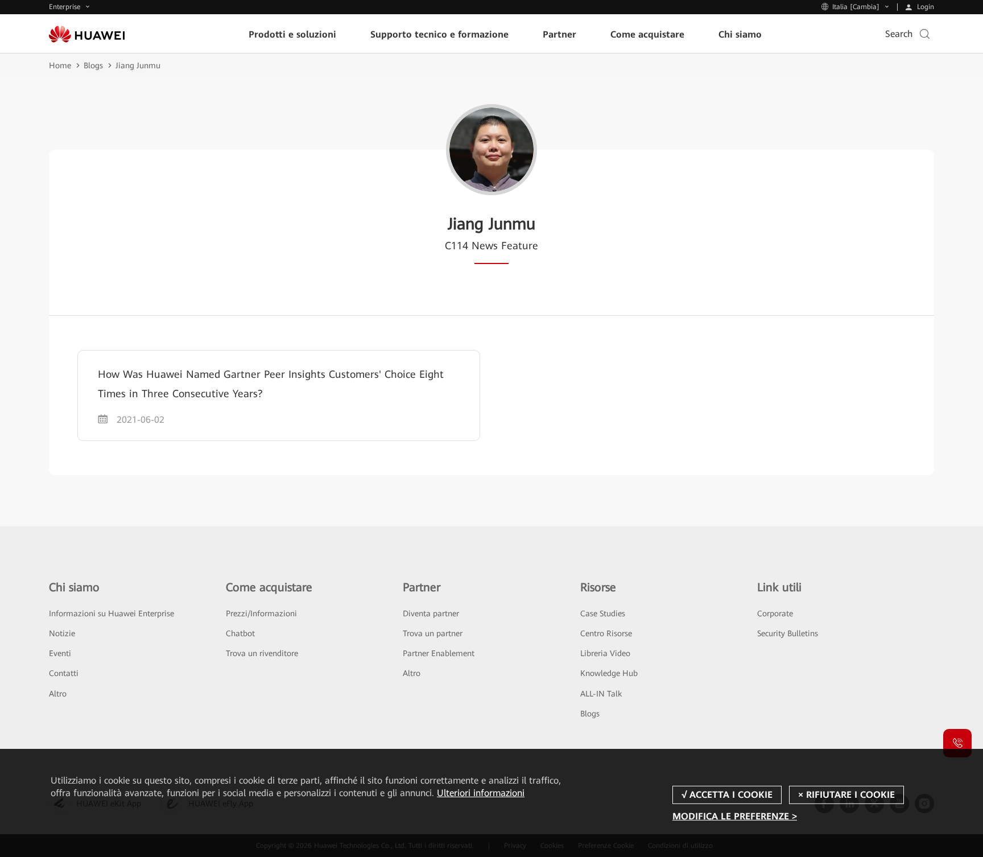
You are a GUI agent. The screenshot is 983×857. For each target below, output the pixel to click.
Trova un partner (432, 633)
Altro (58, 693)
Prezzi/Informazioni (261, 613)
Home (60, 65)
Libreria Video (605, 653)
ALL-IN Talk (601, 693)
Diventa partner (431, 613)
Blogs (93, 65)
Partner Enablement (438, 653)
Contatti (64, 673)
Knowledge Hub (609, 673)
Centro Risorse (606, 633)
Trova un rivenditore (262, 653)
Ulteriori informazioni (480, 793)
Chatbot (240, 633)
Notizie (62, 633)
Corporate (775, 613)
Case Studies (602, 613)
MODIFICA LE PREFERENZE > (734, 816)
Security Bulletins (787, 633)
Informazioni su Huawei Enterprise (111, 613)
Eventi (60, 653)
